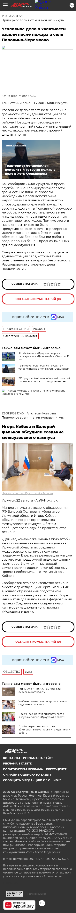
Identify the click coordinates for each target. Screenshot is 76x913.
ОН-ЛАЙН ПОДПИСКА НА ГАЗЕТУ (27, 774)
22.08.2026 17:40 (13, 413)
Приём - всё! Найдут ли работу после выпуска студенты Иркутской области (42, 715)
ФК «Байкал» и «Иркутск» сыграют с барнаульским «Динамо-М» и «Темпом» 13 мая (44, 356)
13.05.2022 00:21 (12, 16)
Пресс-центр (56, 769)
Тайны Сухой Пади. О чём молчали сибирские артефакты (40, 690)
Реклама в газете (17, 763)
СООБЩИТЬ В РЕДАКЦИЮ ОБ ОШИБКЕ (32, 780)
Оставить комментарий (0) (38, 299)
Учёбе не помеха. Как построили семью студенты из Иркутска (42, 703)
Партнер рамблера (36, 894)
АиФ (33, 96)
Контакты (11, 758)
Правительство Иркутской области (27, 493)
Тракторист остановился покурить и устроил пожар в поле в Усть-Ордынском (44, 367)
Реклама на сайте (38, 758)
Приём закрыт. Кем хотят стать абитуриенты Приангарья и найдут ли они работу (44, 729)
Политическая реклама (23, 769)
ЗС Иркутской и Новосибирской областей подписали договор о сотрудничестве (44, 380)
